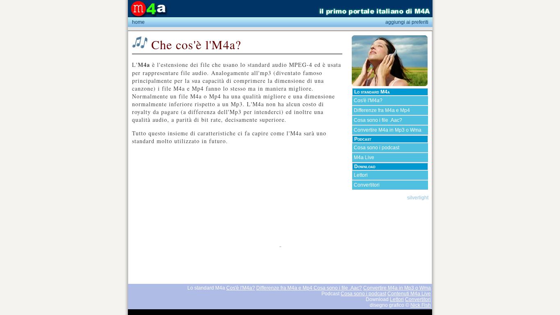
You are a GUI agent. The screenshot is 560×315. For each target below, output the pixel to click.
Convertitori (367, 185)
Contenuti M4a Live (409, 294)
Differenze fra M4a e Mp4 (382, 110)
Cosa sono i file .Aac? (378, 120)
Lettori (361, 175)
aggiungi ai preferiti (406, 22)
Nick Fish (420, 305)
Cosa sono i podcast (376, 148)
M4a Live (364, 157)
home (138, 22)
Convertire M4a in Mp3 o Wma (387, 130)
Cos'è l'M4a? (368, 100)
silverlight (417, 198)
